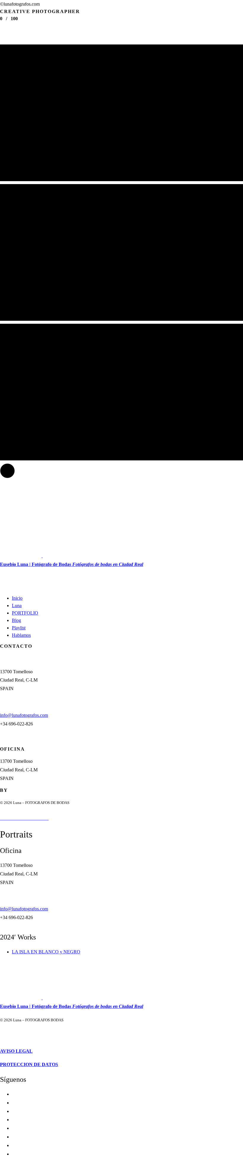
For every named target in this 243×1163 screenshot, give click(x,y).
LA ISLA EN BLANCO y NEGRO (46, 951)
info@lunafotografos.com (24, 715)
